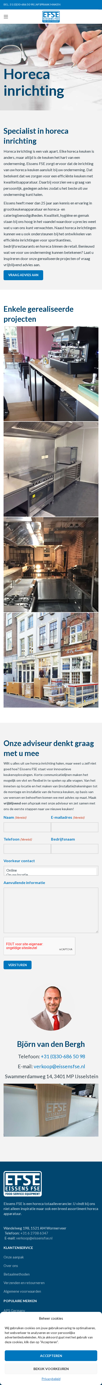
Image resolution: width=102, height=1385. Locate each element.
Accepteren (51, 1356)
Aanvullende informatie (24, 882)
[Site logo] (51, 16)
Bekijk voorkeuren (51, 1369)
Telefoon (18, 839)
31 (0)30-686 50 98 (22, 4)
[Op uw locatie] (51, 875)
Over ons (11, 1265)
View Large (94, 330)
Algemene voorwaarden (22, 1291)
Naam (15, 817)
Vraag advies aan (23, 275)
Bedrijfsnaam (63, 839)
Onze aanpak (14, 1257)
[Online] (51, 870)
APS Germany (14, 1310)
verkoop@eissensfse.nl (59, 1066)
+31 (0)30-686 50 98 (63, 1056)
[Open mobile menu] (6, 16)
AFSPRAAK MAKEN (48, 4)
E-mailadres (67, 817)
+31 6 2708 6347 (34, 1233)
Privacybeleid (51, 1379)
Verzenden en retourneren (24, 1283)
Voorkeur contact (19, 860)
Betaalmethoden (17, 1274)
